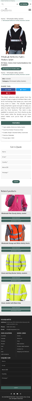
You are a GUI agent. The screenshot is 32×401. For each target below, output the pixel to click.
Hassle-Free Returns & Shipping (8, 0)
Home (3, 19)
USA (2, 351)
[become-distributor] (17, 4)
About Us (19, 338)
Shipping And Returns (23, 351)
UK (2, 349)
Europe (3, 341)
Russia (3, 343)
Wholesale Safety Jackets (15, 19)
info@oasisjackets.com (13, 329)
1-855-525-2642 (10, 326)
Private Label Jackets (23, 346)
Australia (3, 335)
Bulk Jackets (20, 343)
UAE (2, 346)
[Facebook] (11, 394)
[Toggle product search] (2, 4)
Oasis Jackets (20, 397)
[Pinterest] (14, 394)
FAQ (18, 341)
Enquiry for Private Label (11, 68)
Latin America (5, 354)
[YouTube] (17, 394)
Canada (3, 338)
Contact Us (20, 349)
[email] (30, 4)
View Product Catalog (16, 220)
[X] (20, 394)
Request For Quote (16, 247)
